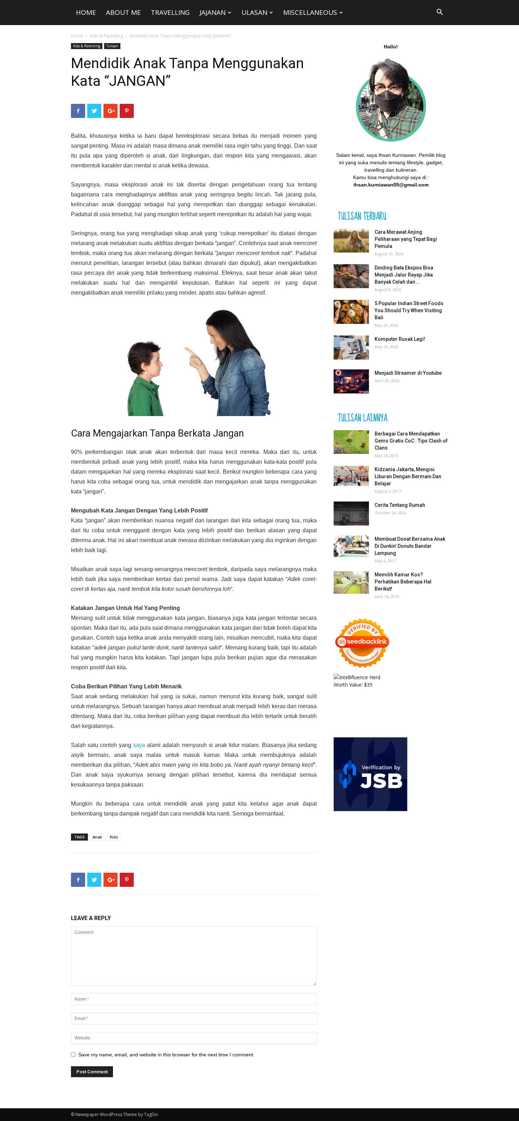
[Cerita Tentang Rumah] (351, 514)
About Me (123, 12)
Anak (97, 837)
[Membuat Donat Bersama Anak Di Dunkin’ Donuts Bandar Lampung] (351, 546)
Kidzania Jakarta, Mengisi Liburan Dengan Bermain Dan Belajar (408, 476)
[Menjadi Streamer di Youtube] (351, 381)
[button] (439, 13)
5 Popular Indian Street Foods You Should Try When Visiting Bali (409, 310)
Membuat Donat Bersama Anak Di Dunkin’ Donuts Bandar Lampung (410, 546)
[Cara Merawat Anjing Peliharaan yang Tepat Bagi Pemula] (351, 241)
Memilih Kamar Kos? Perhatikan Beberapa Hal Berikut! (403, 582)
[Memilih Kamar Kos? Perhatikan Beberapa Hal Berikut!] (351, 582)
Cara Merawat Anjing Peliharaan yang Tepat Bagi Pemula (406, 239)
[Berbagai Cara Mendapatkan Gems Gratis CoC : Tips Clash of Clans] (351, 442)
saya (139, 745)
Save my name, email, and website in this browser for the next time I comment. (166, 1054)
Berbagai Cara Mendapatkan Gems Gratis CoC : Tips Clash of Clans (411, 441)
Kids (114, 837)
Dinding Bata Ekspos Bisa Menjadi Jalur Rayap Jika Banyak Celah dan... (404, 275)
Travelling (170, 12)
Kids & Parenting (106, 36)
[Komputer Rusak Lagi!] (351, 348)
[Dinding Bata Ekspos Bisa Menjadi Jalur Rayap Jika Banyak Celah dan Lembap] (351, 276)
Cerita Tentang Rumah (400, 505)
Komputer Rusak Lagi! (400, 339)
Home (86, 12)
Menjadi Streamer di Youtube (408, 373)
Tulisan (112, 45)
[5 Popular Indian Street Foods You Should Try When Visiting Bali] (351, 312)
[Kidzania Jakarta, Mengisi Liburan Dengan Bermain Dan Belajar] (351, 476)
